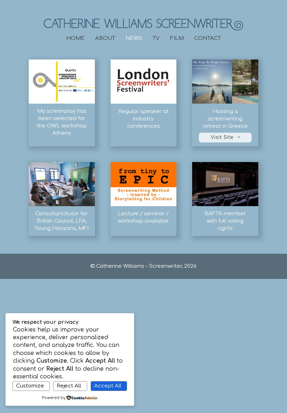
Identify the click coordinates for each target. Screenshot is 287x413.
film (177, 38)
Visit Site (222, 137)
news (134, 38)
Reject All (69, 386)
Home (75, 38)
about (105, 38)
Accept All (107, 386)
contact (207, 38)
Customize (30, 386)
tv (156, 38)
